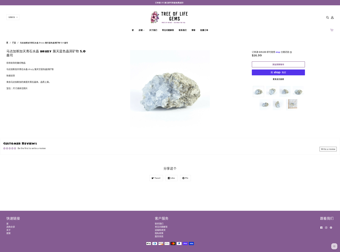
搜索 (8, 233)
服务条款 (159, 236)
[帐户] (332, 17)
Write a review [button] (328, 149)
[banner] (170, 17)
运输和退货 (160, 230)
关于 (8, 230)
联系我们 (159, 223)
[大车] (332, 30)
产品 (14, 43)
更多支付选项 (278, 79)
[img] (327, 17)
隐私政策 (159, 233)
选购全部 (10, 226)
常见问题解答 (161, 226)
